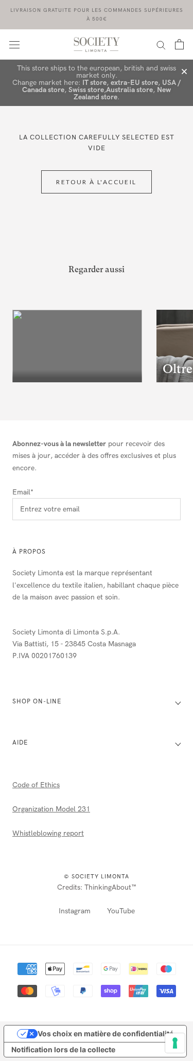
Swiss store (86, 89)
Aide (20, 742)
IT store (94, 82)
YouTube (121, 911)
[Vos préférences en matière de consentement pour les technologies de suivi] (175, 1043)
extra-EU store (134, 82)
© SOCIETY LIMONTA (96, 876)
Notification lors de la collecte (63, 1049)
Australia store (129, 89)
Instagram (75, 911)
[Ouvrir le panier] (179, 44)
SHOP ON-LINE (36, 701)
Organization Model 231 (51, 809)
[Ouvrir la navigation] (14, 44)
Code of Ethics (36, 785)
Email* (22, 492)
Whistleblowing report (48, 833)
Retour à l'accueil (96, 182)
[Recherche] (161, 44)
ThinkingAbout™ (110, 887)
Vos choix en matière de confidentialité (105, 1033)
